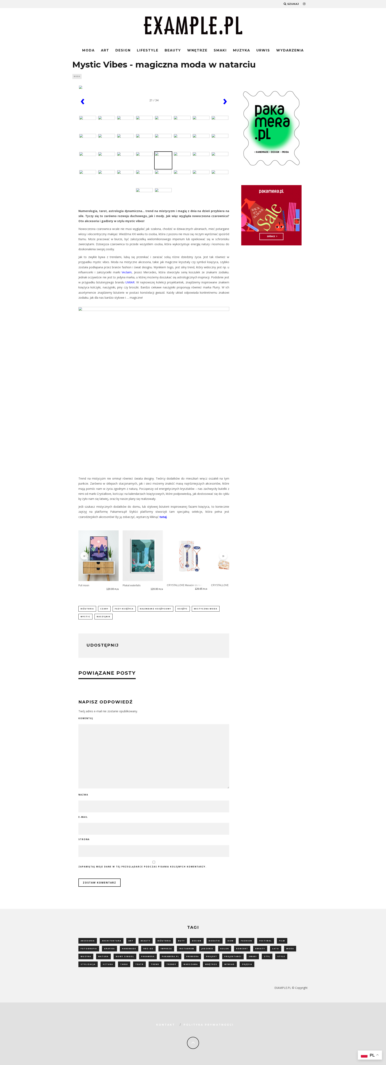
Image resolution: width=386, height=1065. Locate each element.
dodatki (214, 940)
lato (275, 948)
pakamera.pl (170, 956)
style (281, 956)
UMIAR (129, 282)
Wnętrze (197, 50)
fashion (246, 940)
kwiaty (260, 948)
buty (181, 940)
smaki (253, 956)
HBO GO (148, 948)
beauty (145, 940)
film (282, 940)
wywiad (229, 964)
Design (123, 50)
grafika (109, 948)
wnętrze (211, 964)
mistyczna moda (205, 608)
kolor (224, 948)
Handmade (129, 948)
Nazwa (83, 794)
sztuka (108, 964)
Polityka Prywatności (209, 1024)
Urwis (263, 50)
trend (155, 964)
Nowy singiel (125, 956)
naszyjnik (103, 616)
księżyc (183, 608)
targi (124, 964)
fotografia (89, 948)
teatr (139, 964)
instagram (186, 948)
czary (104, 608)
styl (267, 956)
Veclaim (127, 272)
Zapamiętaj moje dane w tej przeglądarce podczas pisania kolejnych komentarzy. (142, 866)
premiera (192, 956)
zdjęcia (247, 964)
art (130, 940)
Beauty (173, 50)
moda (290, 948)
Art (105, 50)
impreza (166, 948)
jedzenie (207, 948)
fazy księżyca (124, 608)
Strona (84, 839)
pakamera (148, 956)
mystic (85, 616)
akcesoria (88, 940)
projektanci (232, 956)
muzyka (86, 956)
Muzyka (241, 50)
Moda (88, 50)
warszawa (191, 964)
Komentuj (85, 718)
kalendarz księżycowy (155, 608)
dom (231, 940)
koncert (242, 948)
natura (103, 956)
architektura (111, 940)
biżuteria (87, 608)
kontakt (165, 1024)
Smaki (220, 50)
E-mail (83, 817)
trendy (171, 964)
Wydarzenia (290, 50)
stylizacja (88, 964)
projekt (211, 956)
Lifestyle (147, 50)
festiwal (265, 940)
